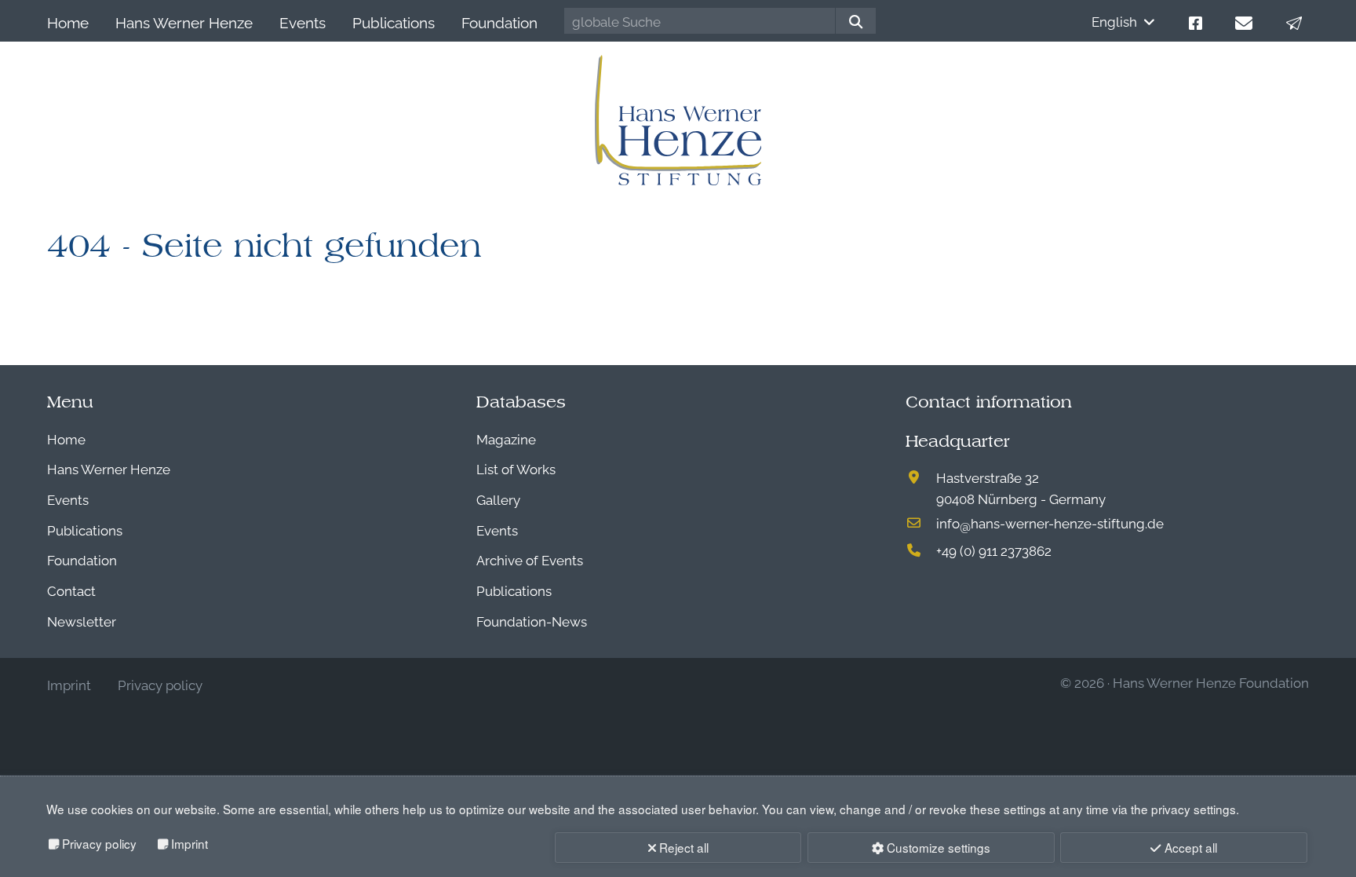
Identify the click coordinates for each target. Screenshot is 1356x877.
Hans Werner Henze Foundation (1211, 682)
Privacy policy (99, 843)
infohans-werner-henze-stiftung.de (1050, 522)
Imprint (189, 843)
